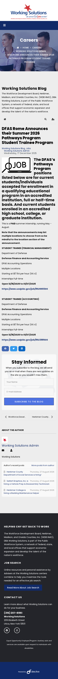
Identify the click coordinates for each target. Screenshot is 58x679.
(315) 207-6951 (13, 613)
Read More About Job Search (23, 587)
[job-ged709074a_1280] (17, 165)
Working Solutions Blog (13, 148)
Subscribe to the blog (29, 401)
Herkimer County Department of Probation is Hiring (44, 416)
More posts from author (43, 465)
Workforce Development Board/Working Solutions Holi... (18, 416)
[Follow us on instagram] (17, 630)
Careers (36, 47)
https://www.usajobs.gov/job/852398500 (25, 339)
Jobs (28, 148)
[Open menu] (4, 25)
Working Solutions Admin (31, 51)
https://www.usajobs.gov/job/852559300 (25, 288)
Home (26, 47)
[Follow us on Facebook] (7, 630)
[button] (45, 119)
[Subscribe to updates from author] (3, 450)
